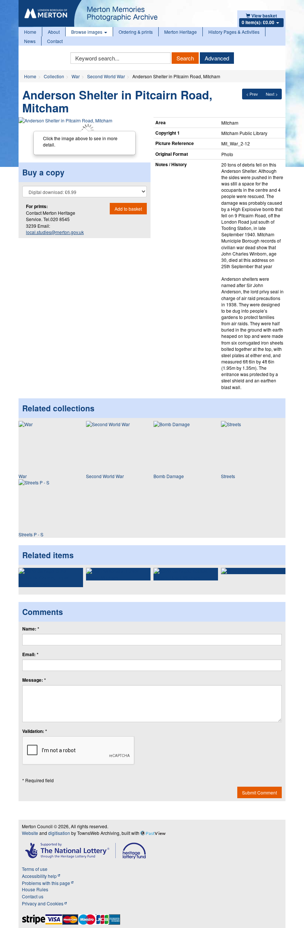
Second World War (106, 76)
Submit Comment (259, 792)
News (30, 41)
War (76, 76)
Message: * (34, 680)
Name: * (30, 629)
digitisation (59, 833)
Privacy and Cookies (43, 903)
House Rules (35, 889)
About (54, 32)
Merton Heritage (180, 32)
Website (30, 833)
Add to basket (128, 208)
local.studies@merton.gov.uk (55, 232)
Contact (55, 41)
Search (185, 58)
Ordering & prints (136, 32)
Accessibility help (40, 876)
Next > (272, 94)
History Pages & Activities (234, 32)
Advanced (217, 58)
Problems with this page (46, 883)
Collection (54, 76)
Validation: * (34, 731)
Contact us (32, 896)
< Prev (252, 94)
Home (30, 32)
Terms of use (34, 869)
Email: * (30, 654)
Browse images (87, 32)
